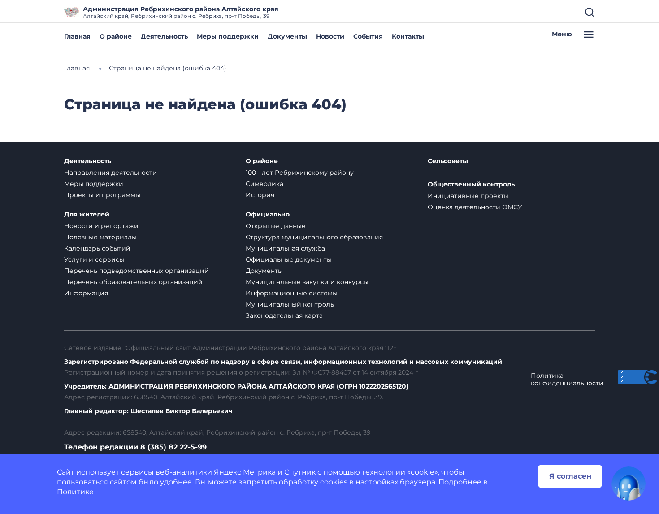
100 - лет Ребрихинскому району (300, 172)
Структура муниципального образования (314, 237)
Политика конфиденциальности (567, 379)
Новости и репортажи (101, 226)
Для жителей (86, 214)
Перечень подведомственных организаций (136, 271)
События (368, 36)
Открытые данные (276, 226)
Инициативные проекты (468, 196)
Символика (264, 184)
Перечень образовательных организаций (133, 282)
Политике (75, 492)
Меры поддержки (228, 36)
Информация (86, 293)
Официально (268, 214)
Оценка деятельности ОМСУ (475, 207)
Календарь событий (97, 248)
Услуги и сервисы (94, 259)
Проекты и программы (102, 195)
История (260, 195)
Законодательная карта (284, 315)
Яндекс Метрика (245, 472)
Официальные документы (289, 259)
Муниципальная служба (285, 248)
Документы (287, 36)
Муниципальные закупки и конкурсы (307, 282)
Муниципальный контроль (290, 304)
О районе (116, 36)
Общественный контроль (471, 184)
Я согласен (570, 476)
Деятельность (164, 36)
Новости (330, 36)
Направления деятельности (110, 172)
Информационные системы (292, 293)
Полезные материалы (100, 237)
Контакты (408, 36)
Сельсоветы (448, 161)
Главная (77, 36)
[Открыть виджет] (628, 483)
